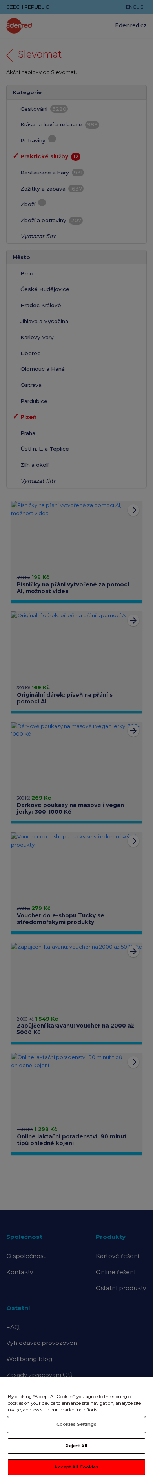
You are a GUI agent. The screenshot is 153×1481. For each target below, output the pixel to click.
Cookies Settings (76, 1424)
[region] (76, 1429)
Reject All (76, 1446)
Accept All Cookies (76, 1467)
